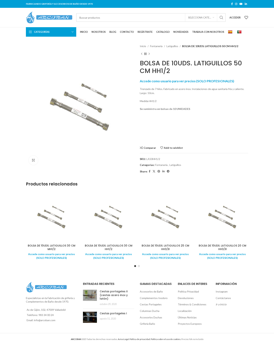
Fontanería (156, 46)
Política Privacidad (188, 291)
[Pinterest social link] (158, 171)
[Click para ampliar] (33, 160)
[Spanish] (230, 32)
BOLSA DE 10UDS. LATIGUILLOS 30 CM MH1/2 (51, 247)
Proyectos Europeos (190, 323)
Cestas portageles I (113, 313)
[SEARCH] (221, 17)
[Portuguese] (239, 32)
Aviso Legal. (123, 339)
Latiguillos (172, 46)
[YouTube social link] (241, 4)
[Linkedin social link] (246, 4)
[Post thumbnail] (90, 298)
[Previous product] (142, 54)
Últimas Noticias (187, 317)
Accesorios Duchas (151, 317)
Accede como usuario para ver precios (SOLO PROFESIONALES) (187, 81)
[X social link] (154, 171)
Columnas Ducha (149, 310)
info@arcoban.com (44, 320)
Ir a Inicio (221, 304)
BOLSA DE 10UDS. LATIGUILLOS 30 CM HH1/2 (108, 247)
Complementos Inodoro (154, 298)
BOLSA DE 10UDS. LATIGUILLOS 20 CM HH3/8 (222, 247)
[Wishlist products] (246, 17)
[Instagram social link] (236, 4)
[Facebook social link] (232, 4)
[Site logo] (49, 17)
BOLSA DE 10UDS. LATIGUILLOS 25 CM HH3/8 (165, 247)
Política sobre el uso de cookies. (166, 339)
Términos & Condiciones (192, 304)
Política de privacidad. (140, 339)
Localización (185, 310)
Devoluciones (186, 298)
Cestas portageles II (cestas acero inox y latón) (114, 295)
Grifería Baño (147, 323)
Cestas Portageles (151, 304)
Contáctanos (223, 298)
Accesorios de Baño (151, 291)
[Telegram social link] (168, 171)
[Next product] (149, 54)
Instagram (222, 291)
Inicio (143, 46)
